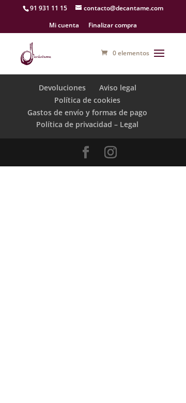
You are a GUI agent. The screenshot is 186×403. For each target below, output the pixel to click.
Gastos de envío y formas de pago (87, 112)
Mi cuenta (64, 25)
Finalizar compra (112, 25)
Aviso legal (117, 87)
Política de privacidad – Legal (87, 124)
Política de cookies (87, 100)
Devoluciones (62, 87)
